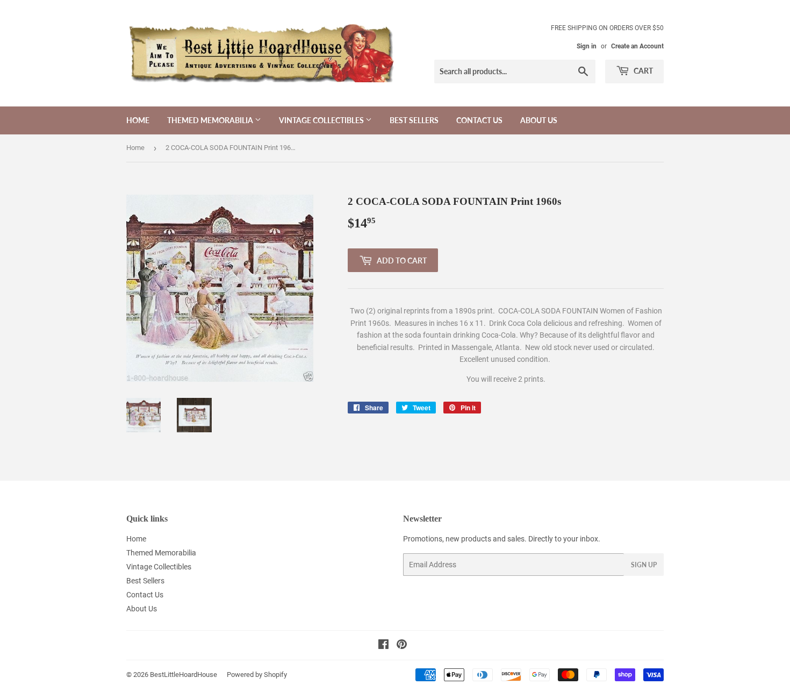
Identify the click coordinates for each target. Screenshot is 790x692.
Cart (642, 70)
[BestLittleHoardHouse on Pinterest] (401, 645)
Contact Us (479, 120)
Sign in (587, 46)
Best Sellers (414, 120)
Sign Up (644, 565)
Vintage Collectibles (322, 120)
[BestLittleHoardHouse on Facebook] (383, 645)
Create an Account (637, 46)
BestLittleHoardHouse (183, 674)
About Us (538, 120)
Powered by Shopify (257, 674)
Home (137, 120)
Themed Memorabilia (211, 120)
